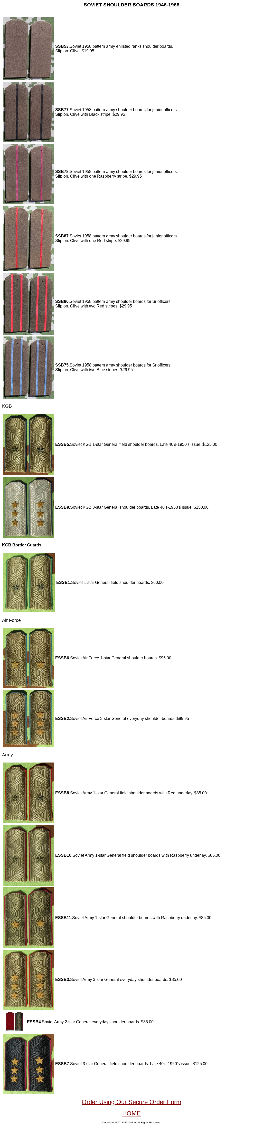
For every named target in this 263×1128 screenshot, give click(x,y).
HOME (131, 1113)
